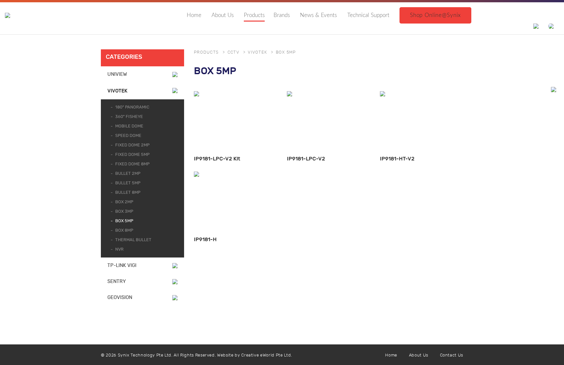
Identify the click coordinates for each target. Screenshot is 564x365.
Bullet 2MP (127, 174)
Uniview (117, 74)
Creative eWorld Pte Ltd (266, 355)
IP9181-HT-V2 (397, 159)
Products (254, 15)
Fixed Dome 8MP (132, 164)
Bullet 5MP (127, 183)
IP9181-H (205, 239)
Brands (282, 15)
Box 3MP (124, 211)
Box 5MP (124, 221)
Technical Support (368, 15)
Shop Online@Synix (435, 15)
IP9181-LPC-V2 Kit (217, 159)
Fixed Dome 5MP (132, 155)
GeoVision (119, 297)
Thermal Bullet (133, 240)
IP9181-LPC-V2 (306, 159)
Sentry (116, 281)
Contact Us (451, 355)
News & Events (318, 15)
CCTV (233, 52)
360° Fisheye (129, 117)
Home (194, 15)
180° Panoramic (132, 107)
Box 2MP (124, 202)
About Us (223, 15)
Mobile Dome (129, 126)
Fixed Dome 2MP (132, 145)
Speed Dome (128, 136)
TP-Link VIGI (121, 265)
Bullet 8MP (127, 193)
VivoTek (117, 91)
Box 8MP (124, 230)
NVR (119, 249)
